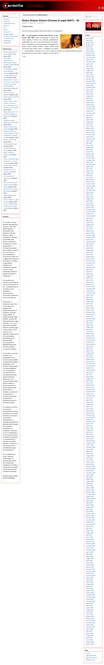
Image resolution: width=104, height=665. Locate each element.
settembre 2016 (90, 293)
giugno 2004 (89, 608)
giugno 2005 (89, 582)
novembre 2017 (90, 263)
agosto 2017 (89, 269)
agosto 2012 (89, 398)
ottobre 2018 (89, 239)
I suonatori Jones (8, 38)
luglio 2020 (89, 194)
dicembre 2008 (90, 492)
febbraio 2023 (90, 128)
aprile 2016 (89, 304)
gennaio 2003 (90, 644)
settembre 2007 (90, 524)
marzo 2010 (89, 460)
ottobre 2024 (89, 85)
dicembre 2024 (90, 81)
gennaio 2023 (90, 130)
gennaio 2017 (90, 284)
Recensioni (6, 21)
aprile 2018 (89, 252)
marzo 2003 (89, 640)
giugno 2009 (89, 479)
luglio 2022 (89, 143)
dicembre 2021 (90, 158)
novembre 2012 (90, 391)
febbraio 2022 (90, 154)
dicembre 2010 (90, 441)
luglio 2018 (89, 246)
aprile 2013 (89, 381)
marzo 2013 (89, 383)
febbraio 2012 (90, 411)
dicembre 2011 (90, 415)
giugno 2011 (89, 428)
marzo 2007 (89, 537)
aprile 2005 (89, 586)
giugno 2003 (89, 633)
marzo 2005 (89, 588)
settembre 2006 (90, 550)
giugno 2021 (89, 171)
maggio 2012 (90, 404)
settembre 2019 (90, 216)
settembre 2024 (90, 87)
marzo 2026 (89, 49)
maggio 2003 (90, 635)
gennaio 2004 (90, 618)
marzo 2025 (89, 74)
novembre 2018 (90, 237)
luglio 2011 (89, 426)
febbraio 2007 (90, 539)
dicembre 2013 (90, 363)
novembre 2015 (90, 314)
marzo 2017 (89, 280)
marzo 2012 (89, 408)
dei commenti (91, 657)
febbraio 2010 (90, 462)
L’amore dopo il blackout (10, 165)
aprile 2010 (89, 458)
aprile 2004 (89, 612)
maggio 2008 (90, 507)
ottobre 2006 (89, 548)
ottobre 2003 (89, 625)
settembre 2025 (90, 62)
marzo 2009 (89, 485)
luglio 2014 (89, 348)
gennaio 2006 (90, 567)
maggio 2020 (90, 199)
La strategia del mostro (10, 144)
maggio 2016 (90, 301)
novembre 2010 (90, 443)
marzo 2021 (89, 177)
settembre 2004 (90, 601)
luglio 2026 (89, 40)
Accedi (88, 653)
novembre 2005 (90, 571)
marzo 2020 (89, 203)
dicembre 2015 (90, 312)
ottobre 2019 (89, 214)
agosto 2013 (89, 372)
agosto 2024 (89, 89)
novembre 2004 (90, 597)
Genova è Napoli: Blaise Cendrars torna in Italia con (10, 206)
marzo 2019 (89, 229)
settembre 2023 (90, 113)
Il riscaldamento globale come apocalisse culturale (10, 71)
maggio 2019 (90, 224)
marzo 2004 (89, 614)
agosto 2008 (89, 500)
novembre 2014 (90, 340)
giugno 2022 (89, 145)
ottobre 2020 (89, 188)
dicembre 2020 (90, 184)
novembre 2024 (90, 83)
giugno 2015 (89, 325)
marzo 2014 (89, 357)
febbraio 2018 (90, 256)
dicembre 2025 (90, 55)
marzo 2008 (89, 511)
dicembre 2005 (90, 569)
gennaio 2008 (90, 515)
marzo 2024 (89, 100)
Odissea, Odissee (8, 139)
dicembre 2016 (90, 286)
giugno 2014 (89, 351)
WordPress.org (90, 660)
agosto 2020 (89, 192)
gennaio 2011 (90, 438)
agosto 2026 (89, 38)
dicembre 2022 (90, 132)
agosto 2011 (89, 423)
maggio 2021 (90, 173)
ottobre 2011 (89, 419)
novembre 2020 (90, 186)
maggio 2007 (90, 533)
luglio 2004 (89, 605)
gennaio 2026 (90, 53)
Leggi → (24, 56)
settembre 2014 (90, 344)
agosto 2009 (89, 475)
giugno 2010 (89, 453)
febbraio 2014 (90, 359)
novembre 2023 (90, 109)
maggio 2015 (90, 327)
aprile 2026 (89, 47)
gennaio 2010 (90, 464)
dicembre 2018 (90, 235)
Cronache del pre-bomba (10, 36)
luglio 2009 (89, 477)
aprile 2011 (89, 432)
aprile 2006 (89, 560)
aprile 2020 (89, 201)
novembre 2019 (90, 211)
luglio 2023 (89, 117)
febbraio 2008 (90, 513)
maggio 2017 (90, 276)
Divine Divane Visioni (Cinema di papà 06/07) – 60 (50, 20)
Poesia (5, 30)
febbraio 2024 (90, 102)
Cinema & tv (41, 23)
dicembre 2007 (90, 518)
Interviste (6, 25)
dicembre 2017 (90, 261)
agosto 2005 (89, 578)
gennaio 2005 (90, 593)
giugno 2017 (89, 274)
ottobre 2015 (89, 316)
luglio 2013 (89, 374)
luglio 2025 (89, 66)
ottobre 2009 (89, 471)
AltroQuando (7, 42)
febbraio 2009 (90, 488)
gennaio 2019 (90, 233)
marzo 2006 (89, 563)
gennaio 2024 (90, 104)
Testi (4, 27)
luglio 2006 (89, 554)
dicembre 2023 (90, 107)
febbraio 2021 (90, 179)
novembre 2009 (90, 468)
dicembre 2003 (90, 620)
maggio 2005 (90, 584)
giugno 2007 (89, 530)
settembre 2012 (90, 396)
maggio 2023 (90, 122)
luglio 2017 (89, 271)
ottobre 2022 (89, 137)
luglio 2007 (89, 528)
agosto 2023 (89, 115)
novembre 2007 (90, 520)
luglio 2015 (89, 323)
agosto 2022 (89, 141)
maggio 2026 (90, 44)
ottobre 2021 (89, 162)
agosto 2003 (89, 629)
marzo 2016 (89, 306)
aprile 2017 (89, 278)
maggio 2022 (90, 147)
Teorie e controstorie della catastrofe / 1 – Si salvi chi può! (11, 161)
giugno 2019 (89, 222)
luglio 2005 (89, 580)
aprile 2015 (89, 329)
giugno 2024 (89, 94)
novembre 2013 (90, 366)
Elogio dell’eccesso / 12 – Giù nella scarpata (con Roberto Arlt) (11, 114)
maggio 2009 (90, 481)
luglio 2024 (89, 92)
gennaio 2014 (90, 361)
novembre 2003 (90, 623)
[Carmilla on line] (52, 5)
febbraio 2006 (90, 565)
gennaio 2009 (90, 490)
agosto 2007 (89, 526)
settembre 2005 (90, 575)
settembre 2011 (90, 421)
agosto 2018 (89, 244)
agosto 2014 (89, 346)
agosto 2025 (89, 64)
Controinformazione (9, 23)
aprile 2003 (89, 637)
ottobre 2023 (89, 111)
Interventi (6, 19)
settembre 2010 (90, 447)
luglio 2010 (89, 451)
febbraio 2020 (90, 205)
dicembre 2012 (90, 389)
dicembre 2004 (90, 595)
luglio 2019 (89, 220)
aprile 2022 (89, 149)
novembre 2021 (90, 160)
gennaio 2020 (90, 207)
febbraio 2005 (90, 590)
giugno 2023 (89, 119)
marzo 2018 (89, 254)
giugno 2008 (89, 505)
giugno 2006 (89, 556)
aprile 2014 (89, 355)
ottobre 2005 (89, 573)
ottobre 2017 (89, 265)
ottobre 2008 (89, 496)
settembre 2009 (90, 473)
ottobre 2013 (89, 368)
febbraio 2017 (90, 282)
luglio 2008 (89, 503)
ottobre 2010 (89, 445)
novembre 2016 (90, 289)
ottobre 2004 (89, 599)
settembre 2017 (90, 267)
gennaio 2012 (90, 413)
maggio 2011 (89, 430)
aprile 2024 (89, 98)
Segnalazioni (7, 40)
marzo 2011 (89, 434)
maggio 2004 (90, 610)
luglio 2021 (89, 169)
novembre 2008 (90, 494)
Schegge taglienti (8, 34)
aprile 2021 (89, 175)
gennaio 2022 (90, 156)
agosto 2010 (89, 449)
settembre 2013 (90, 370)
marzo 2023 (89, 126)
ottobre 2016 (89, 291)
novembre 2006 (90, 545)
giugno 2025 (89, 68)
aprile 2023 (89, 124)
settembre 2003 (90, 627)
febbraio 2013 (90, 385)
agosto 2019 (89, 218)
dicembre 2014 (90, 338)
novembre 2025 (90, 57)
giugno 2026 (89, 42)
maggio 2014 (90, 353)
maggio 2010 (90, 456)
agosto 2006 (89, 552)
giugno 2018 (89, 248)
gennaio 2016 (90, 310)
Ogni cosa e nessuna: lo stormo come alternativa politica (10, 185)
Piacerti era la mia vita (10, 97)
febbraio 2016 (90, 308)
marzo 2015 (89, 331)
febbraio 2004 (90, 616)
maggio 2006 (90, 558)
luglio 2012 (89, 400)
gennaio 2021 (90, 181)
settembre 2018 (90, 241)
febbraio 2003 (90, 642)
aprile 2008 (89, 509)
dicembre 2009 (90, 466)
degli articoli (91, 655)
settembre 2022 (90, 139)
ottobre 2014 (89, 342)
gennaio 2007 (90, 541)
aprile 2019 (89, 226)
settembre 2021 (90, 164)
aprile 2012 (89, 406)
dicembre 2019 (90, 209)
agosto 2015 (89, 321)
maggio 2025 (90, 70)
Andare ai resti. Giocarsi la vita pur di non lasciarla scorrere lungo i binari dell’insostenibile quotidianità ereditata (10, 84)
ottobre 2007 (89, 522)
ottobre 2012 (89, 393)
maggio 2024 (90, 96)
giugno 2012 (89, 402)
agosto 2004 (89, 603)
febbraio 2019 (90, 231)
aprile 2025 (89, 72)
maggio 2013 (90, 378)
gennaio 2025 (90, 79)
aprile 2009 (89, 483)
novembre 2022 (90, 134)
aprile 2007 (89, 535)
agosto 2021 (89, 166)
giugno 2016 (89, 299)
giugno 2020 (89, 196)
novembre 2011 (90, 417)
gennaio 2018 (90, 259)
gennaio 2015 (90, 336)
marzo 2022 (89, 152)
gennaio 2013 (90, 387)
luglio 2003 (89, 631)
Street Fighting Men (9, 195)
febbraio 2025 (90, 77)
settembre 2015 (90, 319)
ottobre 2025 (89, 59)
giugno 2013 (89, 376)
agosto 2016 (89, 295)
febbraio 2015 (90, 333)
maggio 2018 (90, 250)
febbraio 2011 (90, 436)
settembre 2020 (90, 190)
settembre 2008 (90, 498)
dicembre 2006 (90, 543)
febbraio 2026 (90, 51)
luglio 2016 (89, 297)
